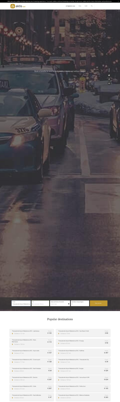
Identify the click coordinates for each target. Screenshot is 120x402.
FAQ (80, 6)
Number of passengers (78, 302)
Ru (92, 6)
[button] (107, 300)
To (33, 302)
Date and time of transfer (57, 302)
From (13, 302)
